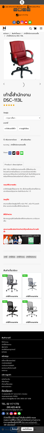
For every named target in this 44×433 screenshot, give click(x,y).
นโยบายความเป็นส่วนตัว (29, 422)
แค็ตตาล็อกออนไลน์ (8, 360)
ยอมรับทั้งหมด (27, 429)
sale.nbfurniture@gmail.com (15, 7)
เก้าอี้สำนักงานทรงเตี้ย (18, 145)
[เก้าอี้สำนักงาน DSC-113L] (22, 59)
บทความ (4, 370)
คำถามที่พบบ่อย (7, 384)
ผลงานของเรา (6, 386)
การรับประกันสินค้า (8, 365)
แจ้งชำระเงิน (6, 379)
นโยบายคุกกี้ (11, 425)
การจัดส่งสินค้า (7, 363)
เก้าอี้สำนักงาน (6, 344)
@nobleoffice (35, 7)
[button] (30, 28)
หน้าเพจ (4, 352)
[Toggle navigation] (41, 28)
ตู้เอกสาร (5, 347)
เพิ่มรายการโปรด (11, 140)
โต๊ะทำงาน (5, 342)
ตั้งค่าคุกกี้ (15, 429)
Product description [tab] (13, 164)
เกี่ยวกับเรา (5, 381)
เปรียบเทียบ (27, 140)
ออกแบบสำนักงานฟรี (9, 368)
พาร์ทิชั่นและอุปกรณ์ (8, 349)
